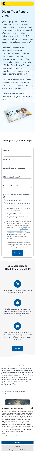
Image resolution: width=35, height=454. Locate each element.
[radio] (17, 200)
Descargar (17, 348)
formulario (15, 93)
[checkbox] (17, 208)
